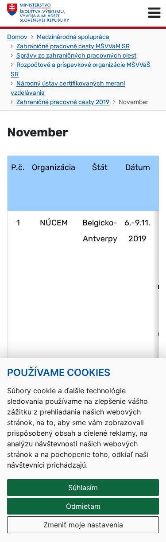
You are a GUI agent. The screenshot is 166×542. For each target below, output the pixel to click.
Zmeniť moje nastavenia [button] (83, 524)
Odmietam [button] (83, 506)
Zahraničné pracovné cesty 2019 (62, 102)
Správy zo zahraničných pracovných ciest (76, 55)
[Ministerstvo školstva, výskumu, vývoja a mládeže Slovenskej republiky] (38, 13)
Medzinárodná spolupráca (73, 37)
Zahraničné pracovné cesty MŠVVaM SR (73, 46)
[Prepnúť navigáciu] (154, 13)
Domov (17, 37)
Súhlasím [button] (83, 487)
